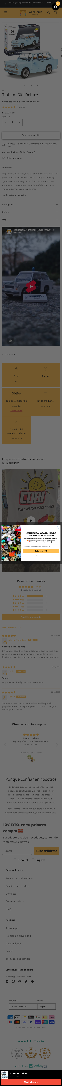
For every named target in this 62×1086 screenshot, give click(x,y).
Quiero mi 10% (41, 550)
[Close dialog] (58, 527)
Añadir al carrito (31, 1082)
